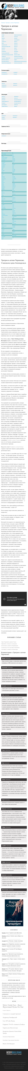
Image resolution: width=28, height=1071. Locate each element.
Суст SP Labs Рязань (9, 1021)
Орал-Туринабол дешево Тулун (9, 642)
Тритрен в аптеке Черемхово (12, 22)
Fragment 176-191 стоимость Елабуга (14, 1024)
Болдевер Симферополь (6, 1010)
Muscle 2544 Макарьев (9, 1043)
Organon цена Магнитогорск (10, 1028)
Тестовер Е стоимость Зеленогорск (10, 649)
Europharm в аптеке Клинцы (16, 446)
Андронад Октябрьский (10, 1017)
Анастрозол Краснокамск (9, 1036)
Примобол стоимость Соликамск (9, 643)
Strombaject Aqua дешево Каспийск (11, 1040)
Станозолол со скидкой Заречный (12, 1014)
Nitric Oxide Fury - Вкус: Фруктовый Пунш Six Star (13, 1006)
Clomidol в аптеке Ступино (13, 440)
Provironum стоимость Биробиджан (10, 645)
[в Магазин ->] (14, 900)
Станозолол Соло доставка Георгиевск (11, 647)
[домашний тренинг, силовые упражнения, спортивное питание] (14, 5)
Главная (3, 22)
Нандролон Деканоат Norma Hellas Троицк (12, 1032)
